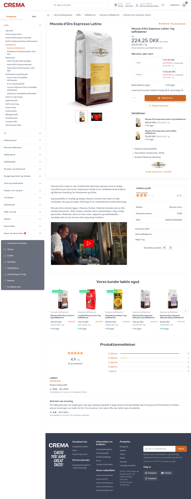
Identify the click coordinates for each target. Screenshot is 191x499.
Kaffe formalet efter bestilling (19, 61)
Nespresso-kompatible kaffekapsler (22, 93)
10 (178, 23)
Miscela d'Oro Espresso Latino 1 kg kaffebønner (165, 119)
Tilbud (10, 249)
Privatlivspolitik (102, 453)
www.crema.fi (102, 479)
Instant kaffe (10, 107)
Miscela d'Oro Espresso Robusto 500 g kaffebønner (172, 316)
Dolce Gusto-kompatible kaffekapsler (17, 78)
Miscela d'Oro (175, 207)
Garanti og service (80, 454)
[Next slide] (185, 311)
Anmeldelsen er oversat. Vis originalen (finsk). (68, 392)
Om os (98, 461)
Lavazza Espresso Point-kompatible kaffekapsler (22, 88)
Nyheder (11, 262)
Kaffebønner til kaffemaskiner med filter (21, 52)
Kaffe (78, 15)
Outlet (10, 255)
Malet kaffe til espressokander (19, 64)
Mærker (11, 280)
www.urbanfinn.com (104, 490)
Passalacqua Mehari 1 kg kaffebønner (115, 316)
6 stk (138, 63)
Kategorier (124, 447)
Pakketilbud (13, 268)
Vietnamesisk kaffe (13, 125)
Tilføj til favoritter (160, 106)
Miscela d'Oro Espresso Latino (137, 15)
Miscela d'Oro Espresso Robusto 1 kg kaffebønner (144, 316)
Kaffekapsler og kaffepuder (16, 74)
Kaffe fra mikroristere (14, 97)
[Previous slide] (50, 311)
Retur (75, 450)
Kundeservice (14, 287)
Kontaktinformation (80, 447)
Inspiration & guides (17, 243)
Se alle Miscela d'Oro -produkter (159, 172)
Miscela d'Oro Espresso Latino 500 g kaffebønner (160, 132)
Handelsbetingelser (104, 449)
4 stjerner (113, 358)
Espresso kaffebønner (16, 48)
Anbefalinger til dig (16, 274)
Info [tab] (34, 16)
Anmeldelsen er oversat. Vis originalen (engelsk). (70, 415)
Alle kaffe (9, 31)
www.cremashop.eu (104, 483)
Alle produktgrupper (63, 15)
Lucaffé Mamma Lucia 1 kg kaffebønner (89, 316)
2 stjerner (112, 367)
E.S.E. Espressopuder (16, 84)
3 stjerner (113, 362)
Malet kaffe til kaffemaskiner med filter (20, 69)
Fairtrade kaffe (11, 118)
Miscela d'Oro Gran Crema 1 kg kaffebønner (62, 316)
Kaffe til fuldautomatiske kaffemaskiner (21, 41)
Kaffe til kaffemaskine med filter (18, 38)
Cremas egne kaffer (13, 34)
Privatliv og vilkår (169, 461)
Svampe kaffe (11, 121)
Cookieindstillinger (103, 457)
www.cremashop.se (104, 486)
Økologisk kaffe (11, 114)
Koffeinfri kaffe (11, 100)
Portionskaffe (11, 111)
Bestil (181, 449)
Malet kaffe (10, 58)
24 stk (138, 75)
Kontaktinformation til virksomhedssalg (81, 466)
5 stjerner (113, 353)
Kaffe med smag (12, 104)
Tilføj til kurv (167, 98)
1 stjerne (112, 371)
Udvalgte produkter (128, 465)
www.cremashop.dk (104, 475)
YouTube (167, 473)
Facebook (152, 478)
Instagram (152, 473)
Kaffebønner (10, 45)
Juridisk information (104, 464)
